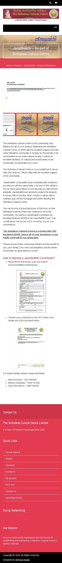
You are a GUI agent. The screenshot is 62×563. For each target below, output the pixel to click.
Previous (6, 98)
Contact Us (11, 491)
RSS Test (10, 485)
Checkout (10, 465)
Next (55, 98)
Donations (10, 472)
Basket (9, 459)
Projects (17, 65)
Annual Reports (13, 452)
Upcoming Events (14, 498)
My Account (11, 478)
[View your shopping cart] (56, 3)
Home (8, 65)
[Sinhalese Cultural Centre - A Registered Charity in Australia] (31, 14)
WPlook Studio (22, 560)
